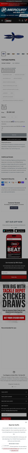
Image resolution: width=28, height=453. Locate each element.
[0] (25, 20)
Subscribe (14, 277)
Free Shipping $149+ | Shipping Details (14, 1)
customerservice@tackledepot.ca (11, 448)
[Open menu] (2, 20)
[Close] (26, 422)
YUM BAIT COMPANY (5, 63)
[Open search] (19, 20)
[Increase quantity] (15, 117)
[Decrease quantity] (8, 117)
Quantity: (3, 117)
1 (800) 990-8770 (14, 450)
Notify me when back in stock (14, 139)
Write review (14, 207)
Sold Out (14, 135)
